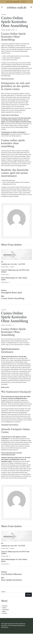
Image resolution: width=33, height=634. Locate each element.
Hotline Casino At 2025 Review (10, 115)
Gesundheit (5, 609)
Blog (2, 261)
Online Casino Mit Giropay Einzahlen (11, 452)
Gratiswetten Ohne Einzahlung (9, 424)
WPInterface (4, 627)
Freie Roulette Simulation (8, 454)
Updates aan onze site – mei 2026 (13, 264)
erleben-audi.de (16, 7)
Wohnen (4, 613)
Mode (4, 611)
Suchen (3, 591)
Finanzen (4, 606)
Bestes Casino (5, 387)
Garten (4, 607)
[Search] (31, 7)
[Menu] (2, 7)
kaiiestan (12, 266)
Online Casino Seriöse (7, 78)
